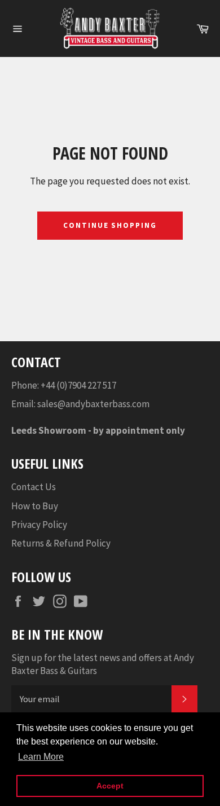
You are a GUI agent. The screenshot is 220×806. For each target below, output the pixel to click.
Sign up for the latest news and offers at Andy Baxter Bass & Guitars (102, 664)
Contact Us (33, 487)
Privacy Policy (39, 524)
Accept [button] (110, 785)
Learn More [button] (41, 756)
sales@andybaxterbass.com (93, 404)
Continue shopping (110, 225)
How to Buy (34, 506)
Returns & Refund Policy (61, 543)
